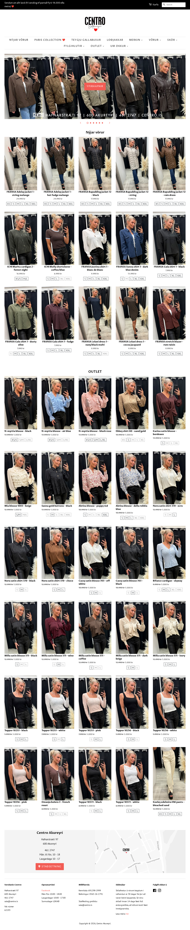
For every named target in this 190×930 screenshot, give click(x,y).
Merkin (135, 40)
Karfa (155, 4)
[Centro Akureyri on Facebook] (154, 891)
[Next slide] (109, 122)
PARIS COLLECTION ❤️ (49, 40)
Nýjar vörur (18, 40)
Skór (171, 40)
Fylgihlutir (73, 46)
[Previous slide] (80, 122)
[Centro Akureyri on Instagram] (159, 891)
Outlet (97, 46)
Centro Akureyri (103, 923)
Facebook (46, 890)
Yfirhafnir (95, 86)
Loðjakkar (115, 40)
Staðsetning (51, 866)
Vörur (154, 40)
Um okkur (118, 46)
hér (127, 913)
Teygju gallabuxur (86, 40)
